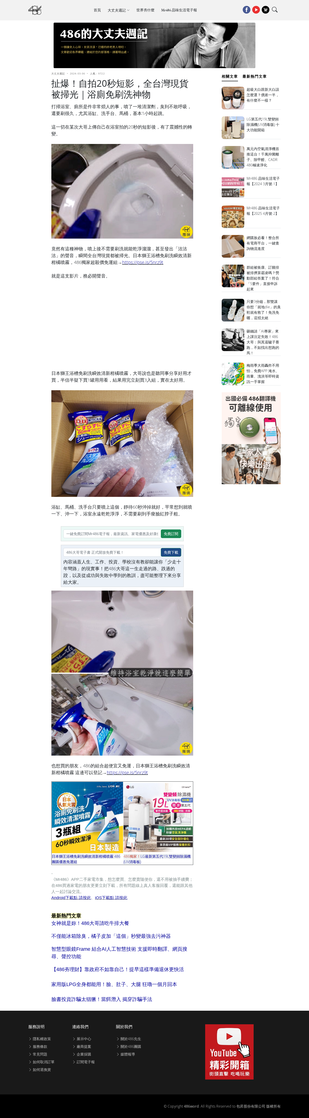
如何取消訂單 (43, 1061)
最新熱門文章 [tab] (254, 76)
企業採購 (83, 1054)
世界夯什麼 (145, 10)
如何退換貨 (41, 1069)
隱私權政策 (41, 1038)
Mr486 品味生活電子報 (179, 10)
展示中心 (83, 1038)
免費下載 (171, 552)
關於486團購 (130, 1046)
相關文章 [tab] (230, 76)
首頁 (97, 10)
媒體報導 (127, 1054)
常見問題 (39, 1054)
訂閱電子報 (85, 1061)
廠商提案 (83, 1046)
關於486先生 (130, 1038)
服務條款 (39, 1046)
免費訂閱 (171, 533)
